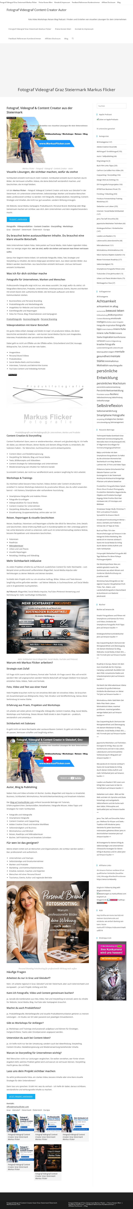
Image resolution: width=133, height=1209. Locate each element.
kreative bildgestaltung (113, 341)
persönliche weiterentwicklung (108, 387)
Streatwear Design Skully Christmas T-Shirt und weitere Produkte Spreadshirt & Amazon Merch (111, 512)
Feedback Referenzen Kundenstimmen (86, 2)
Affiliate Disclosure (108, 2)
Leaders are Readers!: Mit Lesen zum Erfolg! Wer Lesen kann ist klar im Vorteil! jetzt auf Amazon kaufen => (111, 785)
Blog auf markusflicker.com (22, 802)
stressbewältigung (103, 422)
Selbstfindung (117, 397)
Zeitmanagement (117, 422)
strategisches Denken (114, 419)
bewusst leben (115, 310)
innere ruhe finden (106, 333)
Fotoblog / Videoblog (105, 194)
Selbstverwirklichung (107, 410)
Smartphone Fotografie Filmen (109, 269)
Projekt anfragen (18, 219)
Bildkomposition (115, 315)
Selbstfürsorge (103, 400)
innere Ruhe (119, 328)
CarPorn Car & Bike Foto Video (108, 170)
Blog (119, 2)
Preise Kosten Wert (45, 2)
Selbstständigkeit (103, 264)
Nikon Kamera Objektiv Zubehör (109, 255)
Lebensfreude (118, 348)
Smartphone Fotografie (111, 415)
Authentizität (101, 311)
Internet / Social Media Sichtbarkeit (110, 211)
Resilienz (114, 394)
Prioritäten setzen (103, 394)
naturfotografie (115, 365)
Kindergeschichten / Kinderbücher (110, 228)
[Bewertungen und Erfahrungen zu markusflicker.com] (111, 893)
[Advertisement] (66, 67)
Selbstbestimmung (104, 397)
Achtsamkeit (106, 301)
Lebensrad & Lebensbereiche (108, 240)
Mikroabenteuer (16, 545)
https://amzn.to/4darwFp (106, 879)
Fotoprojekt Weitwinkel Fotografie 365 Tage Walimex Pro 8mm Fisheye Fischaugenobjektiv (111, 556)
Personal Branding (49, 319)
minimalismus (112, 361)
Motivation (102, 365)
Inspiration (108, 337)
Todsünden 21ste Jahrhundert (108, 273)
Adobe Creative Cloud (105, 147)
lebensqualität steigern (105, 352)
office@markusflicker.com (18, 1106)
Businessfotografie (31, 319)
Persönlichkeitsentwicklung (110, 390)
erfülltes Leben (111, 322)
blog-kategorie (102, 161)
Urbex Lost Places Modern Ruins (109, 278)
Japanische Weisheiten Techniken (109, 223)
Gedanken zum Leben (105, 206)
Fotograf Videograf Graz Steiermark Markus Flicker (18, 2)
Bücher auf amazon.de (105, 609)
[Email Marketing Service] (111, 971)
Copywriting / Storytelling (106, 175)
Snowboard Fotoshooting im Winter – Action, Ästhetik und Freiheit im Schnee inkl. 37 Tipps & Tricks (111, 523)
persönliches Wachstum (111, 383)
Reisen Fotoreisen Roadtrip (107, 259)
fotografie (120, 322)
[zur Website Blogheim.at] (112, 896)
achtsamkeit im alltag (107, 306)
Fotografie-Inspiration (106, 325)
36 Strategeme (102, 142)
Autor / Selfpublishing (105, 156)
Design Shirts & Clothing (106, 180)
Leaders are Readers (104, 236)
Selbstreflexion (110, 405)
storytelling (100, 419)
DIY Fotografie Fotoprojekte (107, 184)
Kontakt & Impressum (62, 2)
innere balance (107, 329)
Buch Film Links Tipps (105, 165)
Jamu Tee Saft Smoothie (106, 219)
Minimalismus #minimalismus (108, 250)
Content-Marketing (103, 318)
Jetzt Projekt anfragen (20, 1096)
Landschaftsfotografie (105, 348)
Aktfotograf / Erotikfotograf (107, 151)
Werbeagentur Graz (104, 283)
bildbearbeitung (102, 315)
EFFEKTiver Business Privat (107, 189)
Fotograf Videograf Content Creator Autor (36, 10)
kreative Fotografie (106, 344)
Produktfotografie (14, 319)
